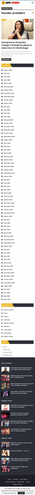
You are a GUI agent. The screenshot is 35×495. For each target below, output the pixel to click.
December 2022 (9, 203)
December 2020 (9, 273)
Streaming (7, 333)
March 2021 (7, 263)
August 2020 (8, 286)
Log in (5, 347)
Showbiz (6, 326)
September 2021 (9, 243)
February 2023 (8, 196)
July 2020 (7, 289)
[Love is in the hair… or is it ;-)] (5, 453)
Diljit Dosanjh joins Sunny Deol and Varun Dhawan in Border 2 (22, 384)
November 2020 (9, 276)
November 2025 (9, 96)
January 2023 (8, 200)
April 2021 (7, 259)
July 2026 (7, 73)
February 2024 (8, 156)
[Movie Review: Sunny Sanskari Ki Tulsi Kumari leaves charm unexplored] (5, 461)
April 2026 (7, 80)
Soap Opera (8, 330)
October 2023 (8, 170)
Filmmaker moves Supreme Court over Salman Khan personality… (21, 368)
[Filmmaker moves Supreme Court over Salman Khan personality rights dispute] (5, 370)
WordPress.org (7, 355)
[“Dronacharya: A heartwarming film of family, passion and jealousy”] (5, 431)
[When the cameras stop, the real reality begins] (5, 445)
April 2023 (7, 190)
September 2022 (9, 213)
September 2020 (9, 283)
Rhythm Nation (9, 323)
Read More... (6, 59)
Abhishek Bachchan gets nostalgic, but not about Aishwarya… (22, 422)
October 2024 (8, 133)
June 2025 (7, 110)
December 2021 (9, 239)
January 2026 (8, 90)
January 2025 (8, 123)
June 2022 (7, 223)
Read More (29, 493)
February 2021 (8, 266)
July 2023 (7, 180)
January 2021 (8, 269)
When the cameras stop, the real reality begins (21, 443)
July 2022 (7, 219)
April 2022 (7, 229)
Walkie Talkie (8, 336)
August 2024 (8, 140)
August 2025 (8, 103)
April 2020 (7, 299)
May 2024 (7, 146)
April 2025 (7, 116)
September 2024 (9, 136)
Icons (3, 19)
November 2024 (9, 130)
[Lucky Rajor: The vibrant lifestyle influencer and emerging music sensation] (5, 394)
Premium (7, 320)
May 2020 (7, 296)
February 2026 (8, 87)
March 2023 (7, 193)
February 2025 (8, 120)
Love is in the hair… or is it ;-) (20, 451)
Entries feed (6, 349)
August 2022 (8, 216)
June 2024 (7, 143)
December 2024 (9, 126)
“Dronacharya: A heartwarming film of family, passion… (21, 430)
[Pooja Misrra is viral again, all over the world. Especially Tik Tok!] (5, 407)
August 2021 (8, 246)
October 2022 (8, 209)
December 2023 (9, 163)
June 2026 (7, 77)
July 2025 (7, 107)
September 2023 (9, 173)
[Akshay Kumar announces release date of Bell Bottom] (5, 378)
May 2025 (7, 113)
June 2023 (7, 183)
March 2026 (7, 83)
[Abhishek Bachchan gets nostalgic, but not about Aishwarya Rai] (5, 423)
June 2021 (7, 253)
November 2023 (9, 166)
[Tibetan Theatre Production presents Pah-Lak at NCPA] (5, 415)
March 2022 (7, 233)
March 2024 (7, 153)
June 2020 (7, 293)
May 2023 (7, 186)
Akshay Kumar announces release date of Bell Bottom (22, 376)
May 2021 (7, 256)
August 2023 (8, 176)
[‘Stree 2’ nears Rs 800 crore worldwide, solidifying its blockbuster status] (5, 469)
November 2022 (9, 206)
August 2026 (8, 70)
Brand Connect (9, 310)
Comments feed (7, 352)
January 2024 (8, 160)
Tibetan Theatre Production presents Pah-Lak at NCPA (20, 414)
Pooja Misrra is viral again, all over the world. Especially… (22, 406)
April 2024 (7, 150)
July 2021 (7, 249)
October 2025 (8, 100)
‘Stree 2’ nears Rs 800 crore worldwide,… (19, 467)
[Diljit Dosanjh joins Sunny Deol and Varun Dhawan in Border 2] (5, 386)
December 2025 (9, 93)
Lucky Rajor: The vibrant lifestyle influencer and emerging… (21, 392)
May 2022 (7, 226)
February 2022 (8, 236)
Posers (6, 316)
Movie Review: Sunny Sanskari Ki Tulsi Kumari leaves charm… (21, 459)
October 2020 (8, 279)
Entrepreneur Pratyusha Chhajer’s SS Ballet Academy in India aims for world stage (16, 45)
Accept (21, 493)
